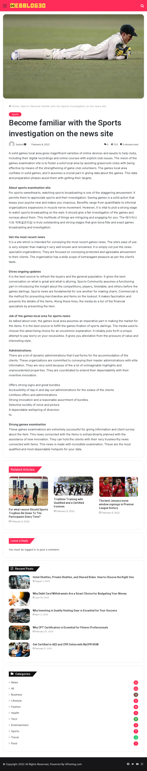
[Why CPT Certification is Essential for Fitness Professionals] (19, 633)
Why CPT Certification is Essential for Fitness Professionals (70, 627)
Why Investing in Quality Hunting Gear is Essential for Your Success (75, 610)
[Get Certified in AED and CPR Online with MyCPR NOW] (19, 650)
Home (15, 106)
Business (16, 694)
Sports (25, 106)
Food (14, 743)
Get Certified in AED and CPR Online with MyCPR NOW (66, 644)
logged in (30, 549)
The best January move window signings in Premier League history (116, 504)
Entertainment (20, 725)
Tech (14, 718)
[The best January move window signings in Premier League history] (118, 487)
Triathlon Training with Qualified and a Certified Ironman (69, 503)
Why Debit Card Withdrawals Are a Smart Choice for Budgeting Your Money (80, 593)
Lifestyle (16, 700)
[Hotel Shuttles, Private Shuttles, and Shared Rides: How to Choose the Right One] (19, 582)
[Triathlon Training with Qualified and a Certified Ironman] (73, 486)
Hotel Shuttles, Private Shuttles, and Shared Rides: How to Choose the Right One (83, 577)
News (14, 682)
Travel (15, 737)
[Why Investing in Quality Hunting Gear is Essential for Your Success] (19, 616)
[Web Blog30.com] (28, 6)
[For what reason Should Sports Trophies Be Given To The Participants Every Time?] (28, 491)
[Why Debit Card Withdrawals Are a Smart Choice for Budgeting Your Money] (19, 599)
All (12, 688)
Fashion (16, 706)
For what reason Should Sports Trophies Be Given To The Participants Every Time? (28, 513)
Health (15, 712)
